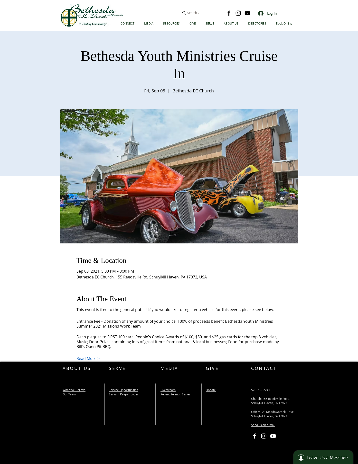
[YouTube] (247, 13)
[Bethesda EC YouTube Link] (273, 436)
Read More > (88, 358)
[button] (257, 23)
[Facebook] (229, 13)
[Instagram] (238, 13)
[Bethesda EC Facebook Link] (254, 436)
